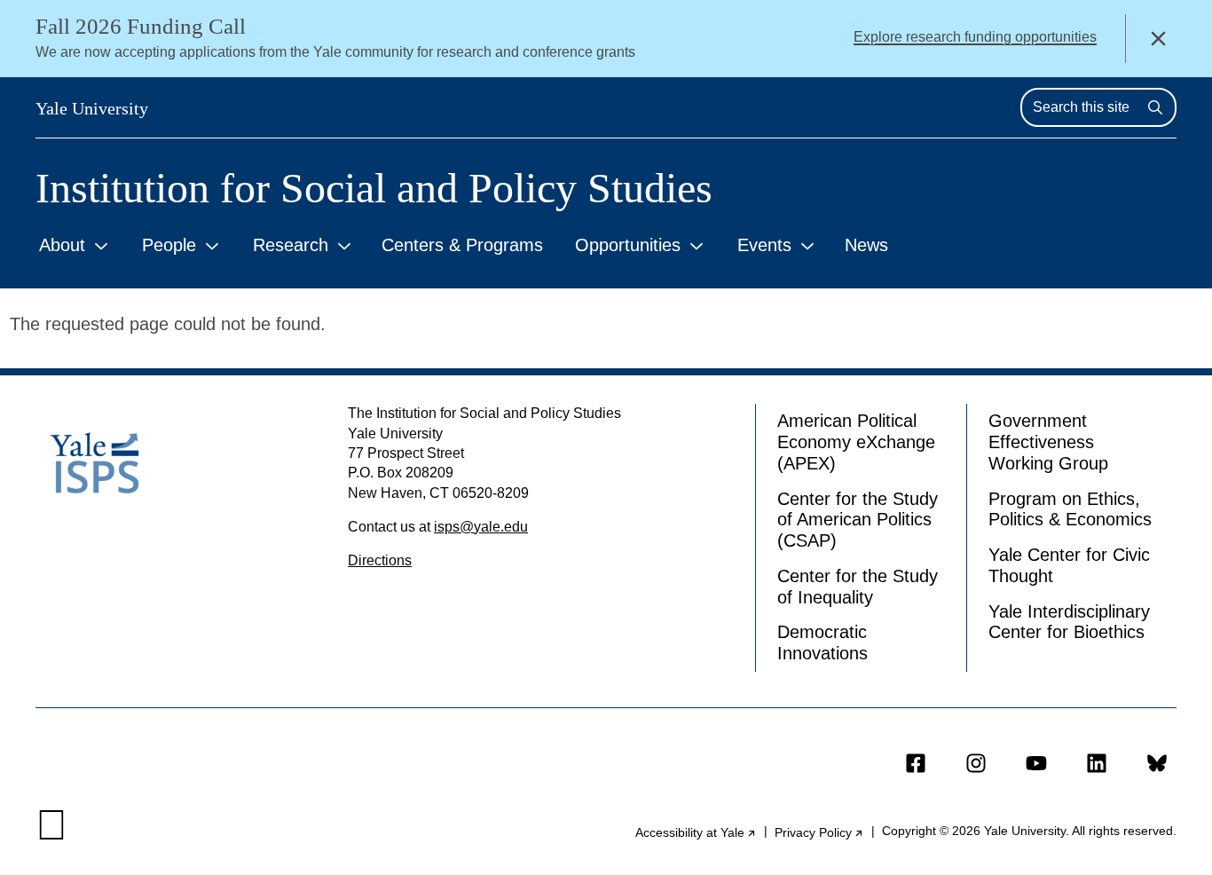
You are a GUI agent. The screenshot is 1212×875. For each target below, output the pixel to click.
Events (764, 245)
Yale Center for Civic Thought (1069, 565)
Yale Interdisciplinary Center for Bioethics (1069, 622)
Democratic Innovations (822, 642)
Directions (380, 560)
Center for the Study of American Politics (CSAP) (857, 520)
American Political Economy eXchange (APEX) (856, 442)
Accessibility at (696, 832)
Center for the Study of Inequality (857, 586)
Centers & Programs (462, 245)
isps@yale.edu (481, 526)
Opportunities (628, 245)
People (169, 245)
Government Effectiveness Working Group (1048, 442)
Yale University (91, 108)
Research (290, 245)
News (866, 245)
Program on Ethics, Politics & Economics (1070, 509)
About (62, 245)
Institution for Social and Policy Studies (373, 188)
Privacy (819, 832)
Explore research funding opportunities (975, 36)
